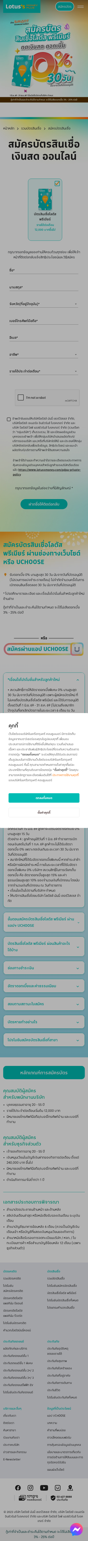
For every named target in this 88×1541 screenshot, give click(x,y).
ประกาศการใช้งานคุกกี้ (65, 774)
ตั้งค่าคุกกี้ (44, 812)
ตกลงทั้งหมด (44, 797)
